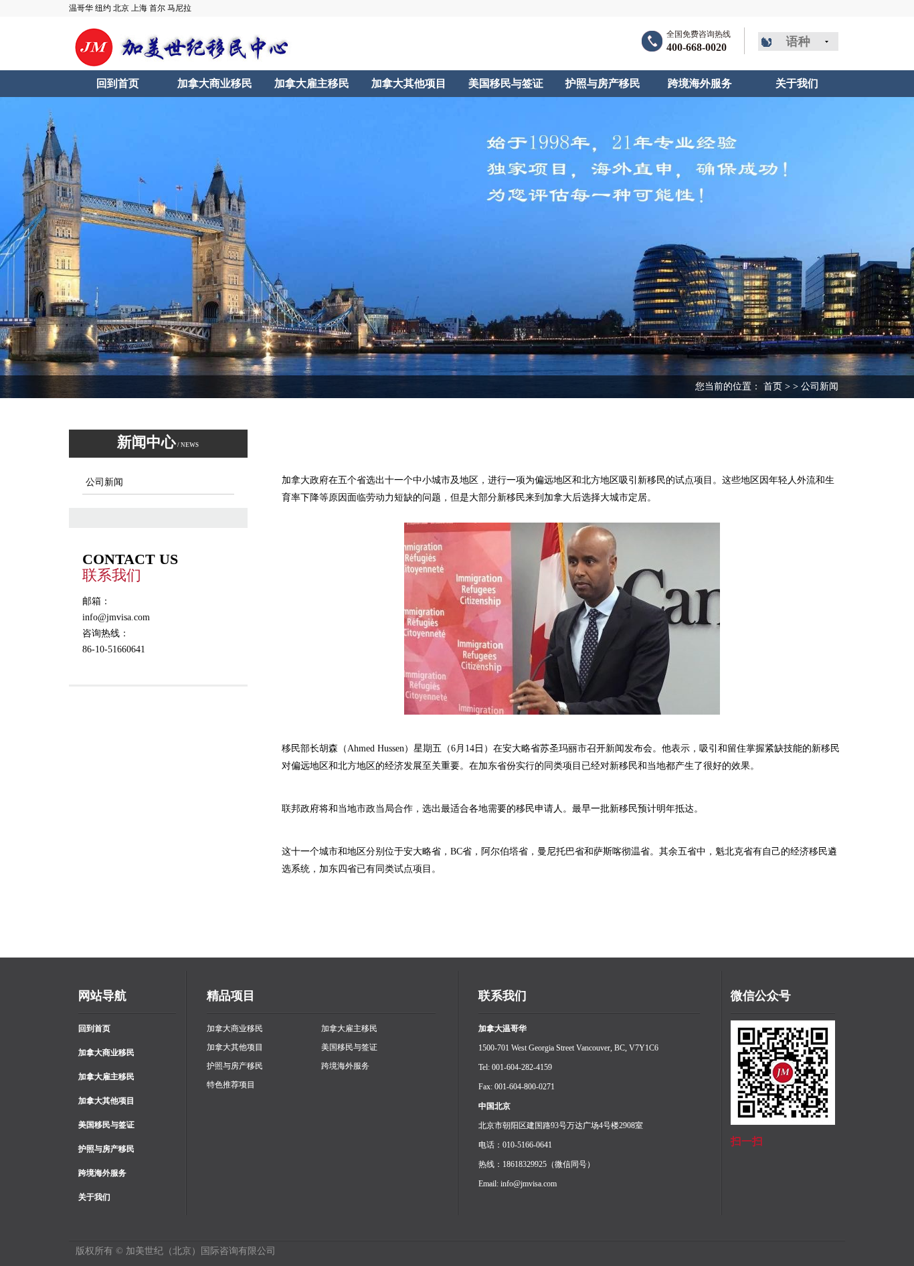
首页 (772, 386)
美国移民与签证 (106, 1124)
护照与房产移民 (106, 1149)
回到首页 (94, 1028)
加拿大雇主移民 (106, 1076)
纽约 (103, 8)
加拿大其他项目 (106, 1100)
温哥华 (81, 8)
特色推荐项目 (231, 1084)
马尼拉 (179, 8)
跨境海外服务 (102, 1173)
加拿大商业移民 (106, 1052)
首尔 (157, 8)
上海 (139, 8)
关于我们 (94, 1197)
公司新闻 (819, 386)
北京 (121, 8)
